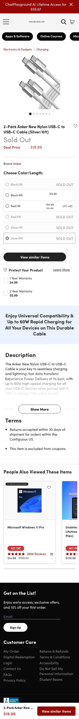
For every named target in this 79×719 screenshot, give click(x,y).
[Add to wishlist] (75, 125)
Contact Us (12, 668)
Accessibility (49, 662)
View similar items (34, 257)
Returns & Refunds (54, 651)
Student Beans (51, 679)
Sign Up (15, 627)
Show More (40, 409)
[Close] (71, 4)
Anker (17, 163)
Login (8, 662)
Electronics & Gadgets (18, 49)
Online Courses (51, 36)
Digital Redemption (19, 656)
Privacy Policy (15, 680)
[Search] (63, 21)
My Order (11, 651)
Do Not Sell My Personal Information (56, 671)
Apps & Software (17, 36)
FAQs (8, 674)
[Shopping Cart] (72, 21)
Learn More (61, 270)
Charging (42, 49)
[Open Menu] (7, 21)
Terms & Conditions (55, 656)
